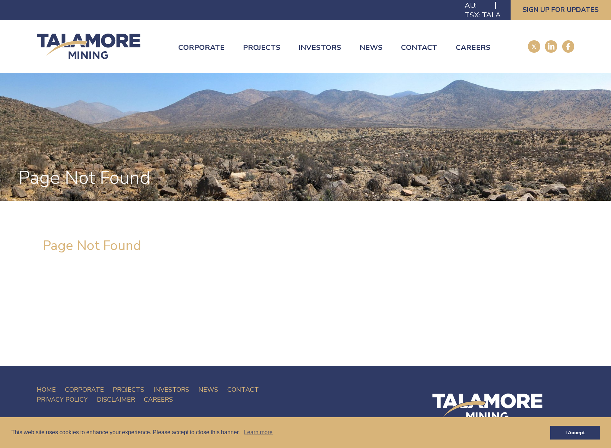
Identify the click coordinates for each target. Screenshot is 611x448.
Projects (261, 47)
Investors (319, 47)
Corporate (201, 47)
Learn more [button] (258, 432)
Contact (419, 47)
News (371, 47)
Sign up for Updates (561, 9)
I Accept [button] (575, 432)
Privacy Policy (62, 399)
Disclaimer (116, 399)
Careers (473, 47)
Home (46, 389)
